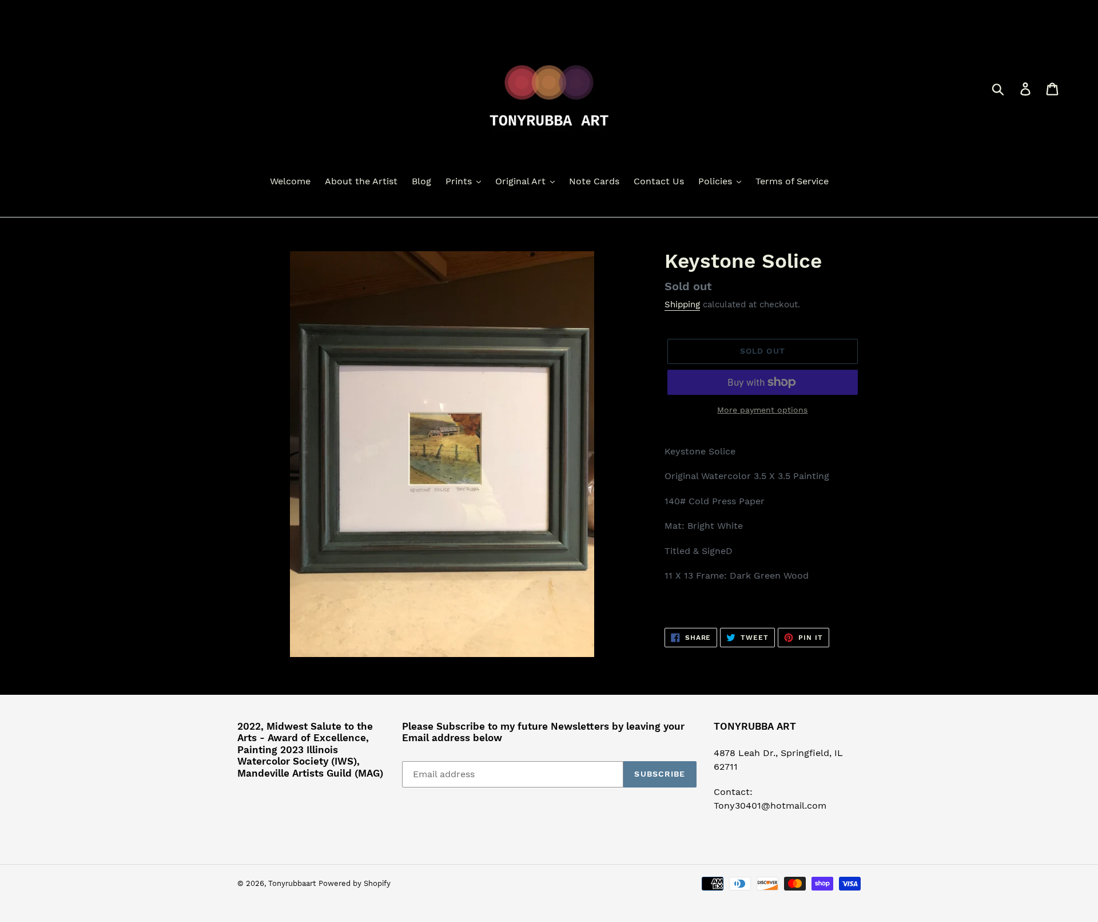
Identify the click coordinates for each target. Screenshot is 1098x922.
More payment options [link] (762, 409)
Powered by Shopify (355, 883)
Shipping (682, 304)
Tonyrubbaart (292, 883)
